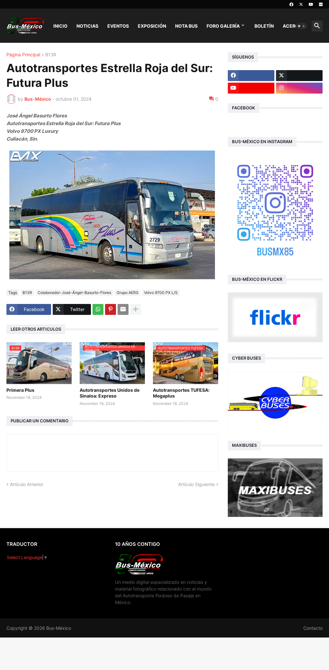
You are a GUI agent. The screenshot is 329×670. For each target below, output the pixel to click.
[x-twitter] (301, 4)
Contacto (313, 628)
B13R (50, 54)
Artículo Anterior (26, 484)
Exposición (152, 26)
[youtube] (311, 4)
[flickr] (321, 4)
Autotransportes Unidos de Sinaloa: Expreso (109, 393)
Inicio (60, 26)
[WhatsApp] (98, 309)
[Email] (123, 309)
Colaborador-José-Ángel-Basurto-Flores (74, 292)
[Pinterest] (110, 309)
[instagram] (299, 88)
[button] (301, 26)
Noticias (87, 26)
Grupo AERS (127, 292)
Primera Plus (20, 390)
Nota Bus (186, 26)
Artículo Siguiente (196, 484)
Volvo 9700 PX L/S (161, 292)
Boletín (264, 26)
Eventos (118, 26)
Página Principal (23, 54)
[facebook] (291, 4)
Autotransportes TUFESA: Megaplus (181, 393)
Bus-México (58, 628)
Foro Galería (223, 26)
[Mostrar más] (135, 309)
